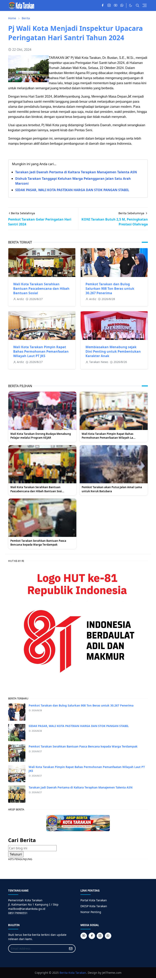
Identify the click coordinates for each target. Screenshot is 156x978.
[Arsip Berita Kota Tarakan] (78, 823)
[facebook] (102, 5)
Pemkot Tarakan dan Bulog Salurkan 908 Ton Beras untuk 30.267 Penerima (110, 288)
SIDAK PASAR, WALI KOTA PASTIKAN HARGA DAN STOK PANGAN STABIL (72, 190)
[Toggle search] (137, 5)
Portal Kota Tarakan (93, 900)
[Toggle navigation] (144, 5)
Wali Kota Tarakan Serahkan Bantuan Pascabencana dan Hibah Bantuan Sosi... (37, 489)
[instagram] (109, 5)
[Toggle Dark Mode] (130, 5)
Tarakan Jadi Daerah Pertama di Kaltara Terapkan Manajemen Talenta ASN (76, 172)
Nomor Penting (90, 912)
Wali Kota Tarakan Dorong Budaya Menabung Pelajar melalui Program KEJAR (40, 436)
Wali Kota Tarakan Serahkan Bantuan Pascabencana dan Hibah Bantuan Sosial (41, 288)
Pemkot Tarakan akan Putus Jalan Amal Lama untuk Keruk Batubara (112, 489)
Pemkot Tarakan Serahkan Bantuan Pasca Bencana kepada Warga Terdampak (38, 543)
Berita (64, 973)
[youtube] (115, 5)
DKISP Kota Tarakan (93, 906)
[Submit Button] (70, 948)
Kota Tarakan (77, 973)
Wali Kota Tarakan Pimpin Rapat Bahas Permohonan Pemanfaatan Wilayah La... (108, 436)
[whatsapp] (122, 5)
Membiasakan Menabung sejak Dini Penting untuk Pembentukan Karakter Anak (113, 351)
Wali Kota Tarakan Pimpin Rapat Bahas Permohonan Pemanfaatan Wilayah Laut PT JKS (41, 351)
